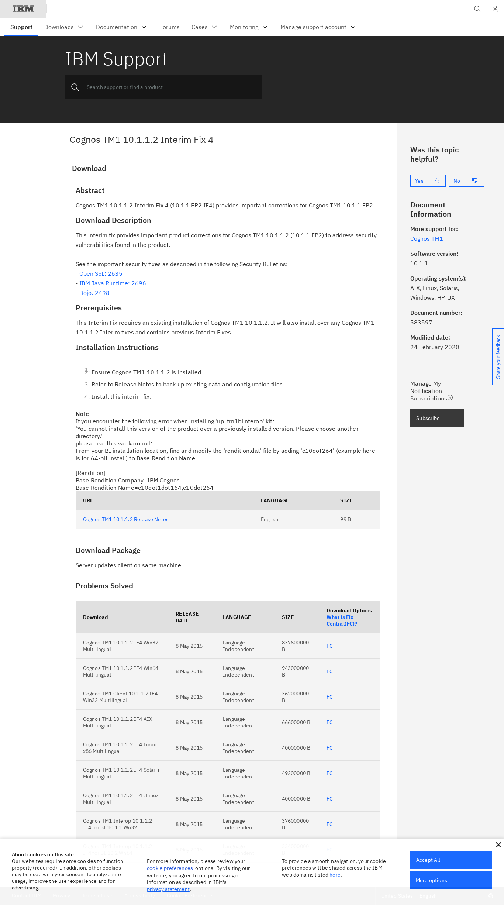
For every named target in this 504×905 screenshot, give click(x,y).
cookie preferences (170, 868)
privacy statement (168, 889)
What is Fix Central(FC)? (342, 620)
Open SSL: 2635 (100, 273)
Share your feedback (498, 357)
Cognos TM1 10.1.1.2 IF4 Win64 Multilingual (121, 671)
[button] (498, 844)
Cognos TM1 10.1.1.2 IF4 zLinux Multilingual (121, 798)
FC (330, 646)
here (335, 874)
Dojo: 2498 (94, 292)
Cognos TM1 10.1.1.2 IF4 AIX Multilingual (117, 722)
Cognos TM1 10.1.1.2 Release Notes (126, 519)
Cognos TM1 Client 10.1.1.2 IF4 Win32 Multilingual (120, 696)
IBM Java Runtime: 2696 (112, 283)
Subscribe (428, 418)
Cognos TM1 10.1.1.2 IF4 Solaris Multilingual (121, 773)
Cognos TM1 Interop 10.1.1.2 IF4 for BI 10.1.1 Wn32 (117, 824)
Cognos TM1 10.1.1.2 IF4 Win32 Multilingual (121, 646)
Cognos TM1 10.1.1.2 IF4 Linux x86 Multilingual (119, 747)
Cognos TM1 (426, 238)
